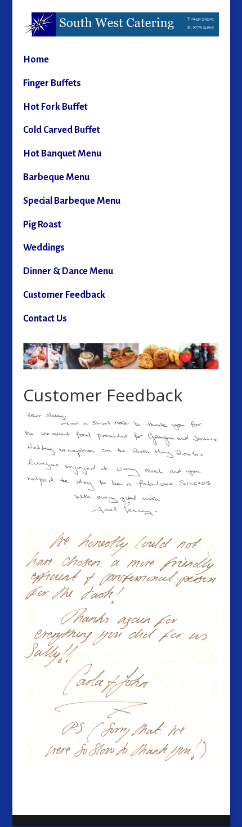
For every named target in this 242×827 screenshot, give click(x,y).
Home (36, 60)
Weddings (44, 248)
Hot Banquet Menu (62, 154)
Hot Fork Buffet (55, 107)
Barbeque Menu (56, 177)
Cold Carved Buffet (61, 130)
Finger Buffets (52, 83)
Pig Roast (42, 225)
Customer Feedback (64, 295)
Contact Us (45, 319)
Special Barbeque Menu (71, 201)
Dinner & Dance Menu (68, 271)
